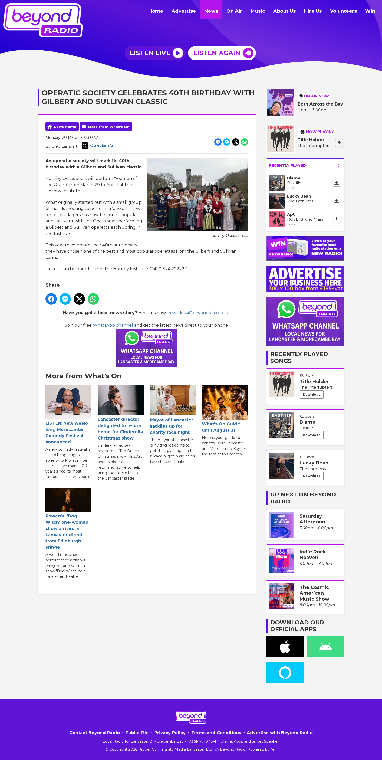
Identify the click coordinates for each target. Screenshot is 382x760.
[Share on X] (235, 142)
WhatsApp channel (113, 325)
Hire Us (313, 11)
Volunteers (343, 11)
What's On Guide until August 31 (221, 427)
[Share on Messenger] (226, 142)
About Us (284, 11)
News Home (65, 127)
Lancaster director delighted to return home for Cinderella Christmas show (120, 429)
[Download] (339, 143)
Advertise (184, 11)
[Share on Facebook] (218, 142)
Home (155, 11)
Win (370, 11)
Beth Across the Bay (320, 104)
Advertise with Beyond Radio (280, 732)
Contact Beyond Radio (94, 732)
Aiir (273, 749)
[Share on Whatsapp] (244, 142)
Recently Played (287, 165)
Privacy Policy (170, 732)
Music (258, 11)
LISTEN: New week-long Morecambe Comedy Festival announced (67, 432)
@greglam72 (101, 145)
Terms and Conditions (216, 732)
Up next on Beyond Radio (303, 498)
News (211, 11)
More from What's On (108, 127)
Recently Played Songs (299, 357)
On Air (234, 11)
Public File (137, 732)
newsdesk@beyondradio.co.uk (199, 312)
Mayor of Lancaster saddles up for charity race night (171, 426)
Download (312, 394)
